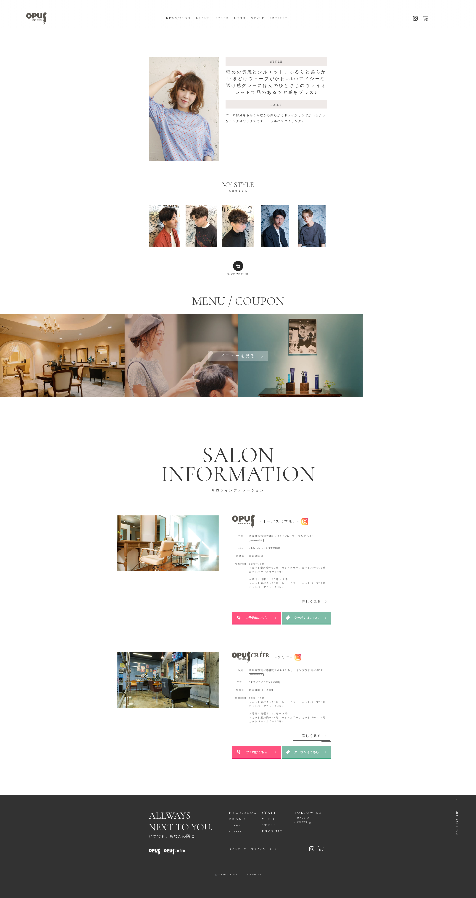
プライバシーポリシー (265, 849)
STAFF (222, 18)
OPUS (236, 825)
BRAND (203, 18)
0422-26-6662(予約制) (264, 682)
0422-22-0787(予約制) (264, 547)
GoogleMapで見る (256, 540)
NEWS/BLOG (178, 18)
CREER (237, 831)
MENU (240, 18)
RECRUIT (279, 18)
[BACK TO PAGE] (238, 266)
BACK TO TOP (457, 823)
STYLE (257, 18)
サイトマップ (238, 849)
